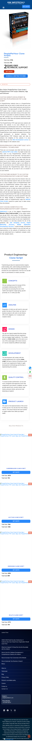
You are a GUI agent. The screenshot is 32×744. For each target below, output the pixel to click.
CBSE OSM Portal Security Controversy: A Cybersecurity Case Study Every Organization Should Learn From (15, 641)
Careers (4, 683)
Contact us (4, 686)
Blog (3, 674)
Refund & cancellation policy (9, 680)
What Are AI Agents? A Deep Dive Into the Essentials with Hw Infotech (15, 648)
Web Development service (21, 140)
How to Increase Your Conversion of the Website (14, 657)
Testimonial (4, 671)
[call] (30, 368)
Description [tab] (5, 84)
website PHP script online (9, 152)
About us (4, 668)
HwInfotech (3, 211)
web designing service (17, 222)
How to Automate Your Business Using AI (12, 661)
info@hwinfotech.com (7, 697)
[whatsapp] (30, 372)
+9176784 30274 (6, 702)
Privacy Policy (5, 677)
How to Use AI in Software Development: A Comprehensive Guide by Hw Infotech (12, 653)
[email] (30, 376)
